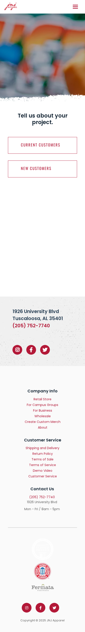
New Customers (36, 168)
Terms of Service (42, 465)
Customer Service (42, 476)
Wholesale (42, 416)
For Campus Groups (42, 405)
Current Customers (40, 145)
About (42, 427)
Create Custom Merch (43, 422)
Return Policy (42, 453)
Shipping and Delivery (42, 448)
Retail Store (42, 399)
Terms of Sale (42, 459)
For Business (42, 410)
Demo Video (42, 470)
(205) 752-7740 (31, 325)
